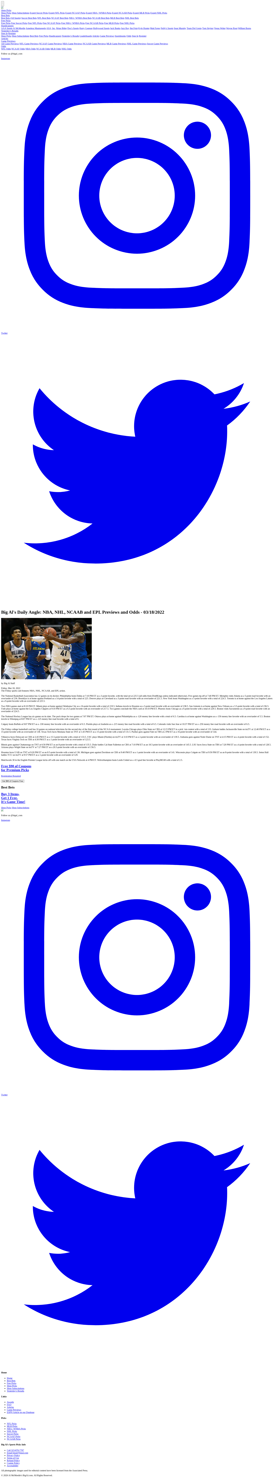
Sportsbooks (120, 36)
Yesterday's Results (9, 31)
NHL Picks (12, 1431)
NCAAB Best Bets (101, 18)
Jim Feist (134, 28)
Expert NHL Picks (158, 13)
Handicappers (7, 26)
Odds (128, 36)
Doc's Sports (73, 28)
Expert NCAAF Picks (75, 13)
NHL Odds (67, 49)
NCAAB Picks (14, 1439)
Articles (95, 36)
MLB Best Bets (117, 18)
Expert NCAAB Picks (122, 13)
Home (9, 1378)
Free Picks (6, 20)
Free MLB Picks (111, 23)
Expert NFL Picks (57, 13)
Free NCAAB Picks (94, 23)
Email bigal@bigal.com (17, 1453)
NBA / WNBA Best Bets (80, 18)
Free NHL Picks (127, 23)
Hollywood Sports (101, 28)
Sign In (4, 33)
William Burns (244, 28)
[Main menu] (2, 3)
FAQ (9, 1404)
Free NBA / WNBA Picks (73, 23)
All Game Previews (10, 43)
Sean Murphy (180, 28)
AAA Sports (6, 28)
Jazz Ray (125, 28)
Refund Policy (13, 1460)
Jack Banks (115, 28)
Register (12, 33)
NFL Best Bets (44, 18)
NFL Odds (6, 49)
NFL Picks (12, 1423)
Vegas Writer (220, 28)
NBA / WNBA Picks (16, 1429)
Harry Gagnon (85, 28)
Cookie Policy (13, 1463)
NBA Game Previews (72, 43)
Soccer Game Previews (157, 43)
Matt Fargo (155, 28)
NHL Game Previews (136, 43)
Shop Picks (6, 10)
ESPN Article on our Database (20, 1412)
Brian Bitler (61, 28)
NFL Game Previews (29, 43)
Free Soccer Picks (19, 23)
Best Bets (5, 15)
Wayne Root (231, 28)
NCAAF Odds (18, 49)
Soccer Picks (12, 1434)
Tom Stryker (207, 28)
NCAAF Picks (13, 1436)
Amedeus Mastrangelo (36, 28)
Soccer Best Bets (29, 18)
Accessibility (12, 1465)
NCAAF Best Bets (59, 18)
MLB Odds (56, 49)
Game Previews (107, 36)
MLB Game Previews (116, 43)
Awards (10, 1402)
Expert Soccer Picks (39, 13)
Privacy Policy (13, 1455)
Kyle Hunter (144, 28)
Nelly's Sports (167, 28)
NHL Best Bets (132, 18)
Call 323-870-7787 (15, 1450)
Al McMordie (19, 28)
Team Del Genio (194, 28)
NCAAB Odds (43, 49)
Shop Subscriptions (20, 13)
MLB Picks (12, 1426)
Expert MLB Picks (141, 13)
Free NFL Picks (35, 23)
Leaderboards (86, 36)
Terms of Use (13, 1458)
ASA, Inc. (51, 28)
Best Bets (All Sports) (11, 18)
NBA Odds (30, 49)
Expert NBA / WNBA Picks (98, 13)
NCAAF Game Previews (50, 43)
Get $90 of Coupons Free (12, 781)
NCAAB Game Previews (94, 43)
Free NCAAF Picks (52, 23)
